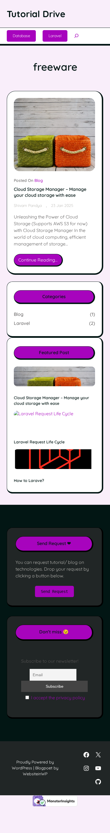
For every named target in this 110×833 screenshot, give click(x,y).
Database (21, 35)
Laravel (55, 35)
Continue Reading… (39, 262)
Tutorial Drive (36, 13)
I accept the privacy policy (58, 697)
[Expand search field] (76, 36)
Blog (38, 180)
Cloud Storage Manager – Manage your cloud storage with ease (50, 192)
